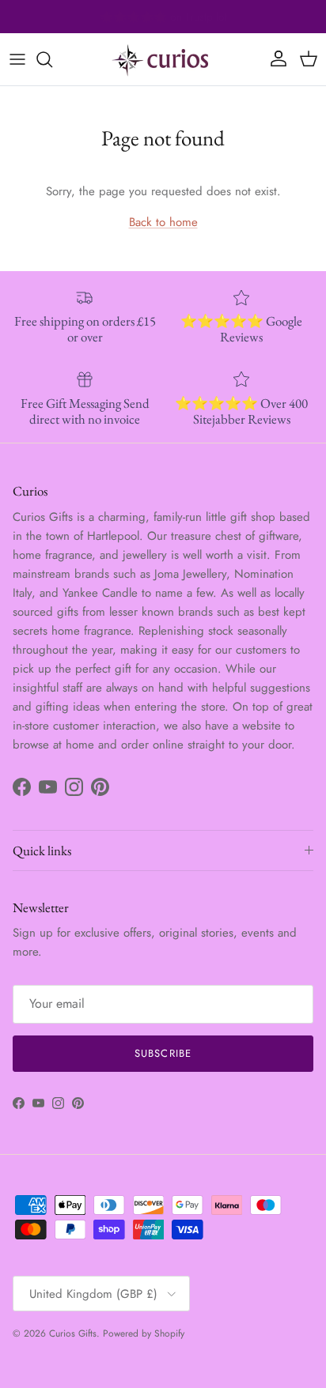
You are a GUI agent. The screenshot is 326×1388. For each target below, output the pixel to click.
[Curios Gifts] (163, 59)
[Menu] (17, 59)
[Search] (52, 59)
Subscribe (163, 1053)
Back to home (163, 222)
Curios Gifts (73, 1333)
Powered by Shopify (143, 1333)
